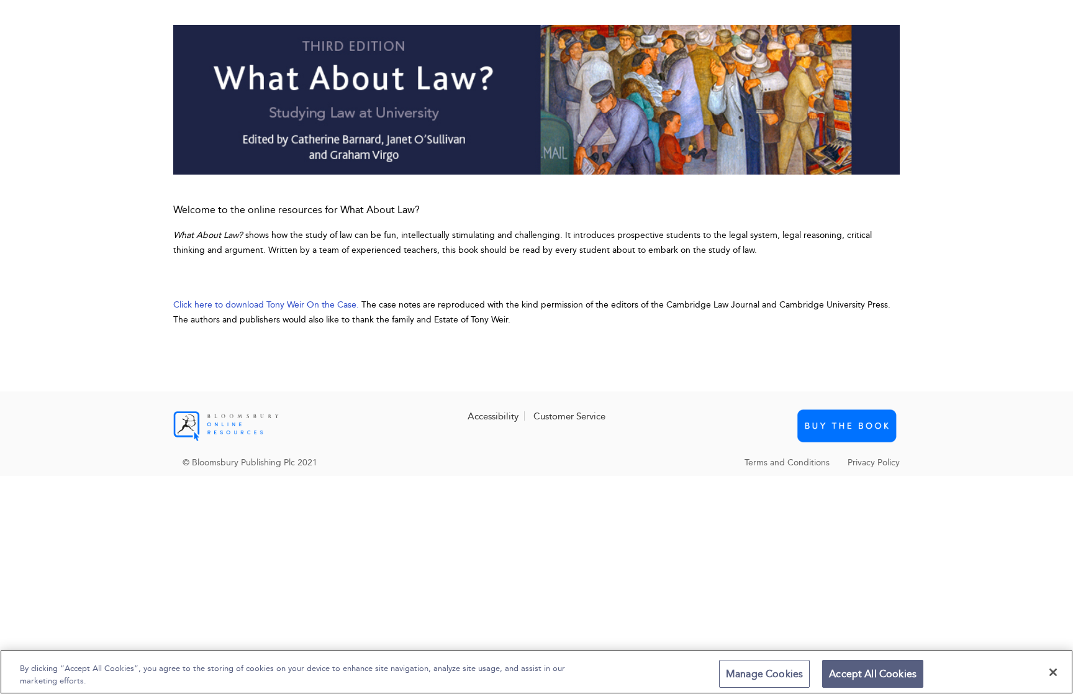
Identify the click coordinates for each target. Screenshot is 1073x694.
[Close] (1053, 672)
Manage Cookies (764, 674)
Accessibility (493, 416)
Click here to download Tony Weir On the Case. (266, 304)
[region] (536, 672)
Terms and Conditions (787, 462)
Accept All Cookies (873, 674)
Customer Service (569, 416)
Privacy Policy (874, 462)
